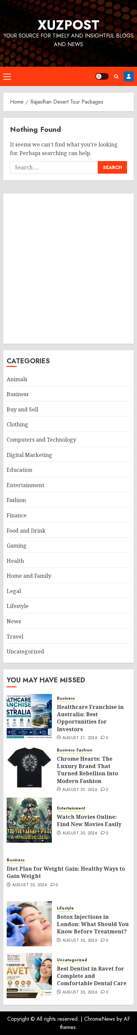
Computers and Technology (41, 439)
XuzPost (68, 25)
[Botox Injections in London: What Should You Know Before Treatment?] (29, 923)
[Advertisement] (68, 268)
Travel (15, 636)
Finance (17, 515)
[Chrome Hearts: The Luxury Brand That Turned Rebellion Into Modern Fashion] (29, 768)
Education (19, 470)
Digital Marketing (29, 455)
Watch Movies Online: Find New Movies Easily (89, 820)
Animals (17, 379)
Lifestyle (18, 606)
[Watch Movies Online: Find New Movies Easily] (29, 820)
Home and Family (29, 575)
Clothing (17, 424)
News (14, 621)
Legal (14, 591)
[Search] (116, 76)
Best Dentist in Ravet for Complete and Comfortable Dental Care (91, 976)
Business (18, 394)
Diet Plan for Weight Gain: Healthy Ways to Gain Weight (66, 872)
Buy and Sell (22, 409)
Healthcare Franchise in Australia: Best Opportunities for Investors (90, 718)
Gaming (17, 545)
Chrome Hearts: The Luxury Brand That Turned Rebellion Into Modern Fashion (87, 770)
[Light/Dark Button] (102, 76)
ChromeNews (99, 1019)
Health (15, 560)
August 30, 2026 (80, 790)
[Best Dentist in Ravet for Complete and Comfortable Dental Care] (29, 975)
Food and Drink (26, 530)
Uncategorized (25, 651)
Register (129, 76)
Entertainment (25, 485)
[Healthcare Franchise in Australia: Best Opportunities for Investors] (29, 716)
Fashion (16, 500)
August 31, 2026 (80, 738)
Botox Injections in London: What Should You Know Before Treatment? (93, 924)
